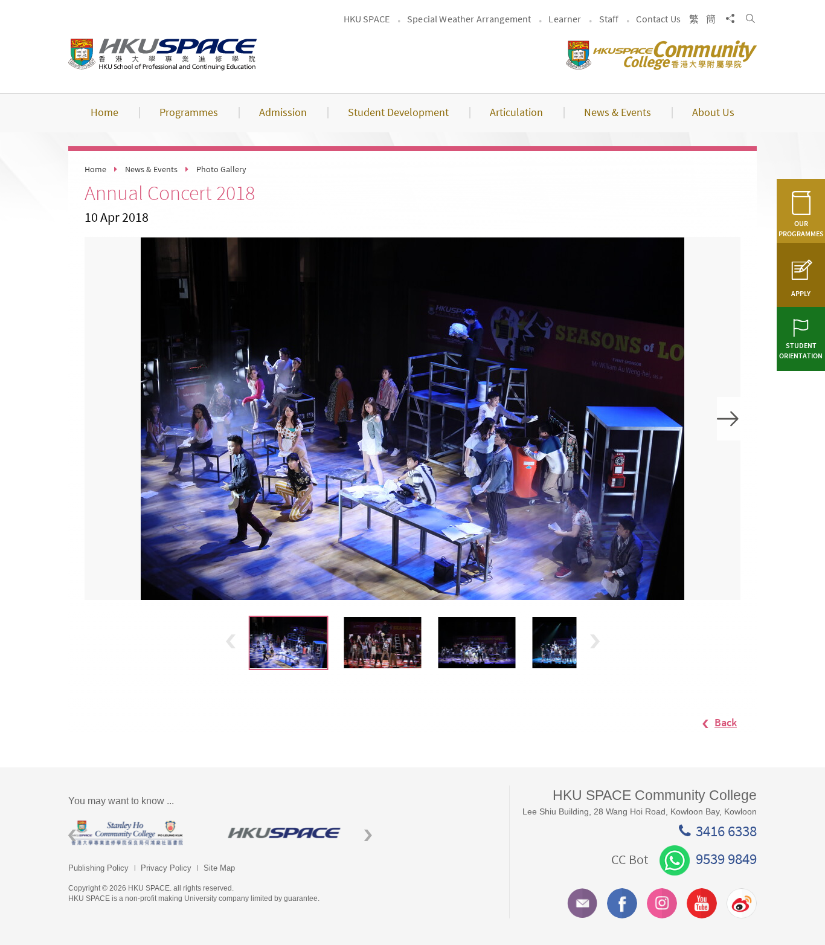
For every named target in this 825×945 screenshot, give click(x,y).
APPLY (801, 293)
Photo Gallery (221, 169)
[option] (412, 418)
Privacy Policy (166, 867)
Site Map (219, 867)
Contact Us (658, 19)
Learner (564, 19)
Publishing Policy (98, 867)
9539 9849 (726, 858)
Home (95, 169)
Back (725, 723)
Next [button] (729, 418)
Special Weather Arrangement (469, 19)
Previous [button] (231, 641)
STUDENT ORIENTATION (801, 350)
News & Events (151, 169)
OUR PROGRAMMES (801, 228)
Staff (609, 19)
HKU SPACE (367, 19)
